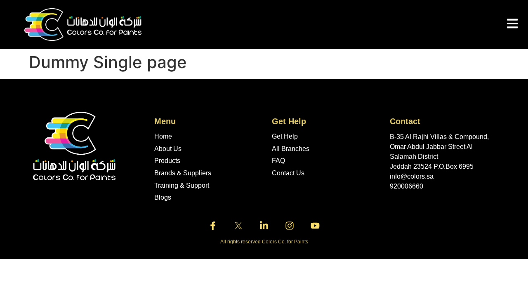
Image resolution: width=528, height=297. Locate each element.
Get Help (285, 136)
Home (163, 136)
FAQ (278, 160)
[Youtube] (315, 225)
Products (167, 160)
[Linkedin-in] (264, 225)
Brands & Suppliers (182, 173)
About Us (168, 148)
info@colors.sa (412, 176)
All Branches (290, 148)
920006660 (406, 186)
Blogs (162, 197)
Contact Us (288, 173)
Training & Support (181, 185)
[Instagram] (289, 225)
